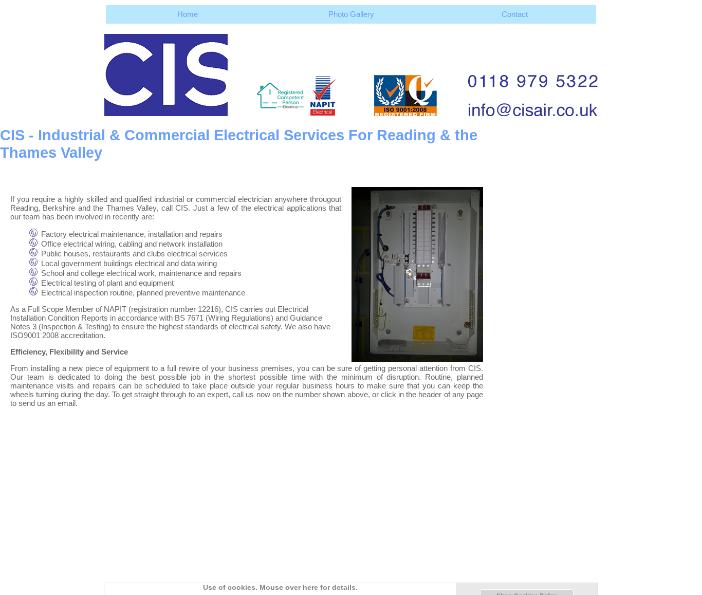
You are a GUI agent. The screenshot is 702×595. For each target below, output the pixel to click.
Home (187, 14)
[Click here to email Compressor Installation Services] (351, 70)
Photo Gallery (351, 14)
